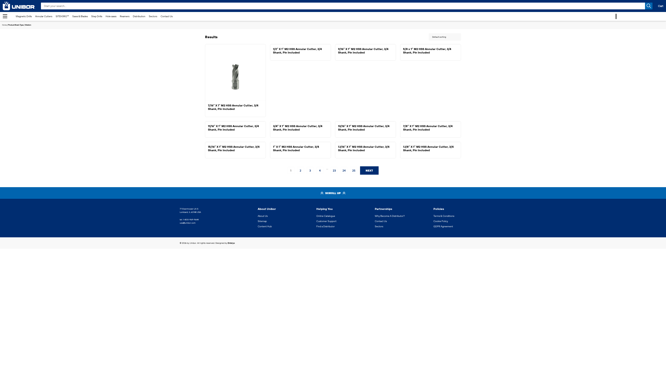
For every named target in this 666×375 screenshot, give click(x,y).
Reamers (124, 16)
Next (369, 170)
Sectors (153, 16)
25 (353, 170)
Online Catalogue (325, 216)
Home (4, 25)
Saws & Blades (80, 16)
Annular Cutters (43, 16)
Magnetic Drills (24, 16)
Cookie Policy (440, 221)
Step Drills (96, 16)
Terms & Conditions (443, 216)
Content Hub (265, 226)
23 (334, 170)
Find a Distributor (325, 226)
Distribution (139, 16)
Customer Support (326, 221)
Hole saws (111, 16)
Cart (660, 6)
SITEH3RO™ (62, 16)
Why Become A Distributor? (390, 216)
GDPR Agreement (443, 226)
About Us (263, 216)
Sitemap (262, 221)
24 (344, 170)
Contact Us (167, 16)
